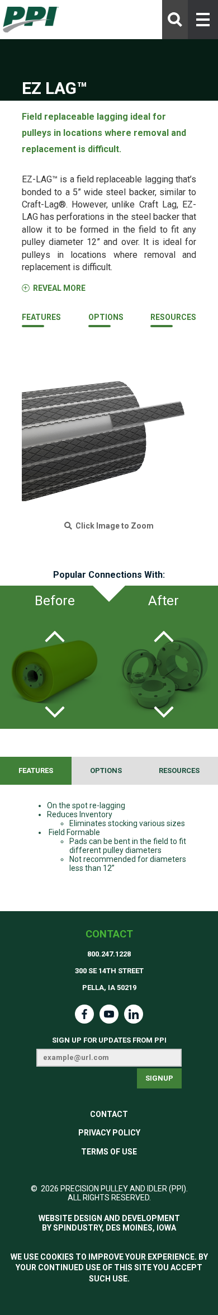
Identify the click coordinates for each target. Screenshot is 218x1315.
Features (41, 317)
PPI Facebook (84, 1014)
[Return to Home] (31, 20)
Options (106, 317)
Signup (159, 1078)
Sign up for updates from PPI (109, 1040)
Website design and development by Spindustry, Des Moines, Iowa (109, 1223)
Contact (109, 934)
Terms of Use (109, 1151)
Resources (173, 317)
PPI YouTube (109, 1014)
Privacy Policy (109, 1132)
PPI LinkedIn (133, 1014)
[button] (203, 19)
